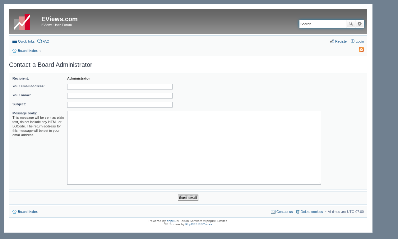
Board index (28, 212)
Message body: (24, 113)
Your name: (21, 95)
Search (350, 24)
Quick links (26, 41)
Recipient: (20, 78)
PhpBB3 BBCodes (198, 224)
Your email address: (28, 86)
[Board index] (26, 21)
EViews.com (59, 19)
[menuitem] (358, 50)
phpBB (172, 221)
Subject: (19, 104)
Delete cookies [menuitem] (312, 212)
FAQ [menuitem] (46, 41)
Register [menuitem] (341, 41)
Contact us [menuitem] (284, 212)
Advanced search (359, 24)
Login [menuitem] (360, 41)
